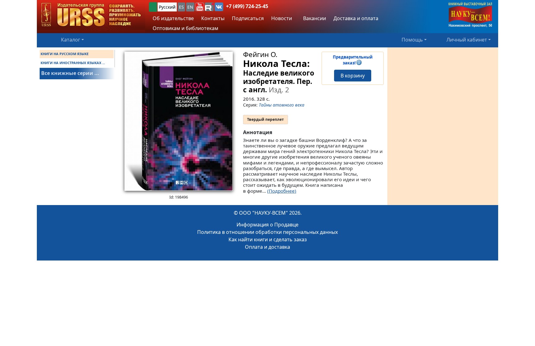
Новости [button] (281, 18)
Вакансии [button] (314, 18)
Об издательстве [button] (173, 18)
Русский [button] (167, 7)
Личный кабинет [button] (466, 39)
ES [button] (181, 7)
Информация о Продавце (267, 224)
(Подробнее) (281, 191)
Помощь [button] (412, 39)
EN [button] (190, 7)
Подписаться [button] (248, 18)
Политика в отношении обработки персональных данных (267, 232)
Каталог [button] (70, 39)
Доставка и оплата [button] (355, 18)
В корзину (353, 75)
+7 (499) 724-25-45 (247, 6)
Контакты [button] (212, 18)
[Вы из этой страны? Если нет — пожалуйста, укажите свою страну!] (153, 7)
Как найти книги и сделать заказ (267, 239)
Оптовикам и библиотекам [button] (185, 28)
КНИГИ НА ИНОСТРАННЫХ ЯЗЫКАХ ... (73, 62)
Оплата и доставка (267, 246)
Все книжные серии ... (70, 73)
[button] (199, 6)
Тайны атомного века (281, 105)
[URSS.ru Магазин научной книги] (91, 15)
